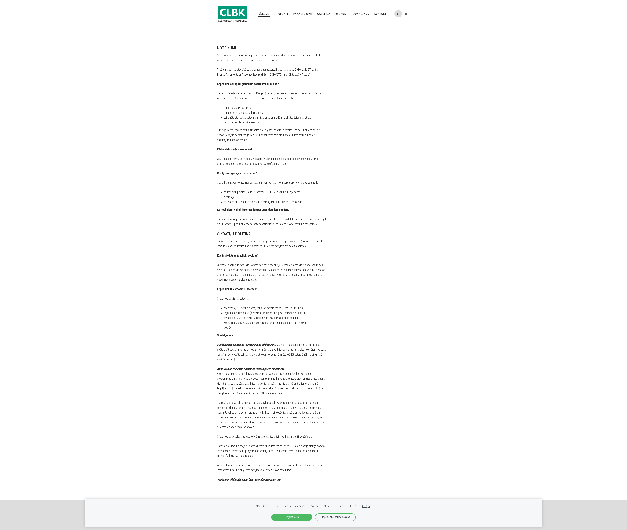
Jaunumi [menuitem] (341, 13)
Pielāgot (366, 506)
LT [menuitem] (406, 14)
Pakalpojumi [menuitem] (302, 13)
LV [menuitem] (398, 14)
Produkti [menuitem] (281, 13)
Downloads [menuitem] (361, 13)
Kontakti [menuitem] (380, 13)
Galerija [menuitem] (323, 13)
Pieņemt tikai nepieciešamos (335, 517)
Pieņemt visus (292, 517)
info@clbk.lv (316, 93)
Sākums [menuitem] (264, 13)
